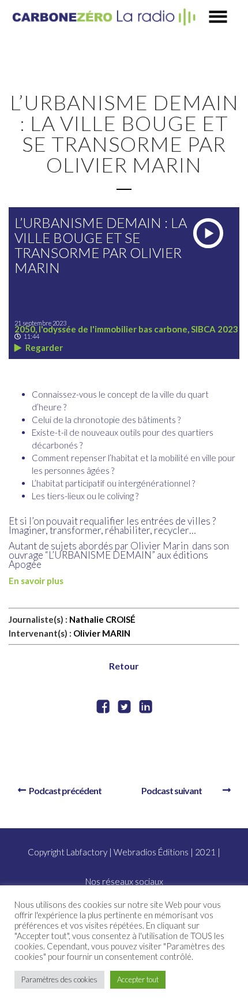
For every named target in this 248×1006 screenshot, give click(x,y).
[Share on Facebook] (103, 707)
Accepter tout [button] (138, 979)
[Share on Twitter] (124, 707)
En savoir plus (36, 580)
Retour (124, 665)
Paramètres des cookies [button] (59, 979)
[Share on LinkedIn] (145, 707)
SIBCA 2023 (214, 329)
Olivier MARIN (101, 633)
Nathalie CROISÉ (102, 619)
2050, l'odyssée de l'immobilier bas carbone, (102, 329)
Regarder (43, 347)
